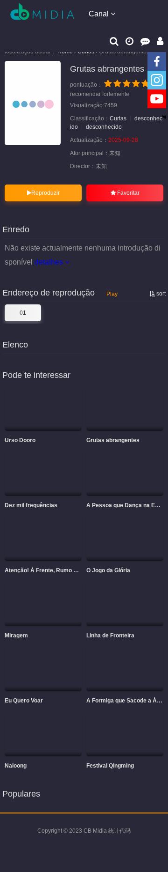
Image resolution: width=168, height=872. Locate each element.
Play (112, 294)
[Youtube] (156, 98)
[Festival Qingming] (124, 733)
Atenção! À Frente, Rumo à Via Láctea (55, 570)
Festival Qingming (110, 765)
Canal (100, 14)
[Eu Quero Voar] (43, 668)
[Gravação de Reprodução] (129, 40)
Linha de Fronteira (110, 635)
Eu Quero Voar (24, 700)
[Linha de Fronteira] (124, 603)
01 (23, 313)
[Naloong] (43, 733)
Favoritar (128, 193)
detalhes (50, 262)
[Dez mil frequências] (43, 473)
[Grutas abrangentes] (33, 103)
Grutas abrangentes (113, 440)
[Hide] (164, 117)
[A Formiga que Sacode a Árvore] (124, 668)
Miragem (16, 635)
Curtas (118, 118)
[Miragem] (43, 603)
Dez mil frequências (31, 505)
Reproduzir (45, 193)
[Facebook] (156, 61)
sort (160, 293)
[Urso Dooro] (43, 407)
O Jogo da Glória (108, 570)
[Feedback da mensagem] (145, 40)
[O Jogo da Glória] (124, 538)
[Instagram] (156, 80)
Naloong (16, 765)
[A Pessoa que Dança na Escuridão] (124, 473)
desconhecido (104, 127)
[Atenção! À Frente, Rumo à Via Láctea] (43, 538)
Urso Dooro (20, 440)
